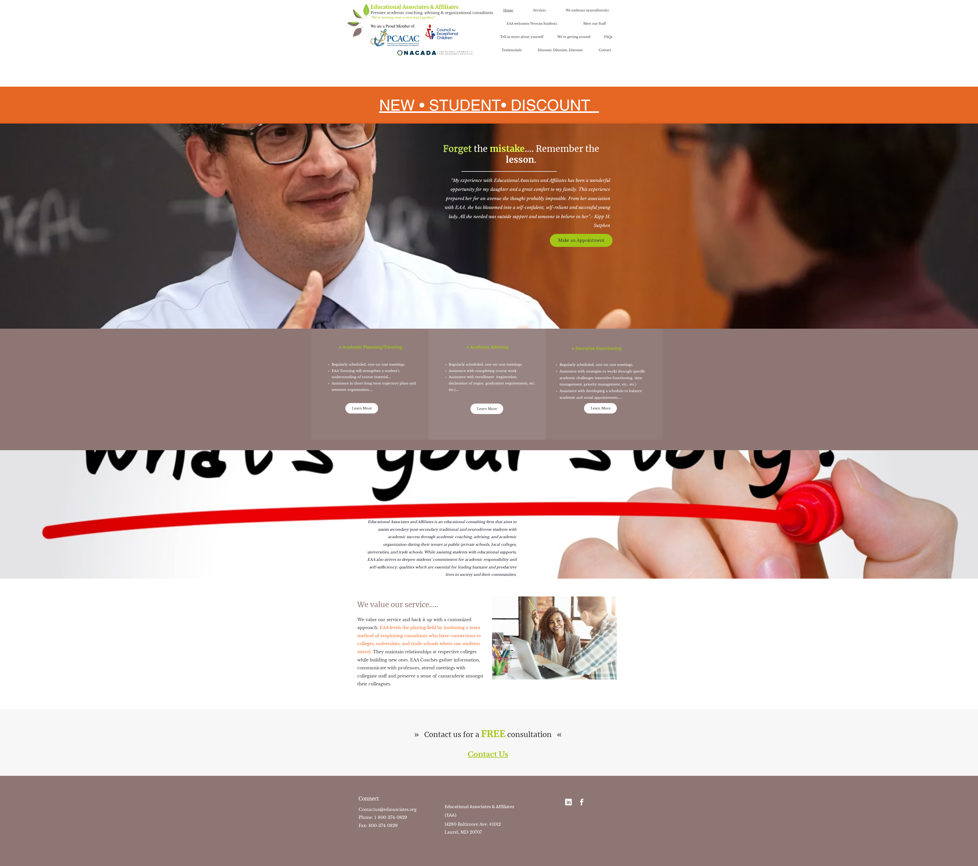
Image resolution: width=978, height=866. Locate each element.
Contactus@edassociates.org (388, 809)
